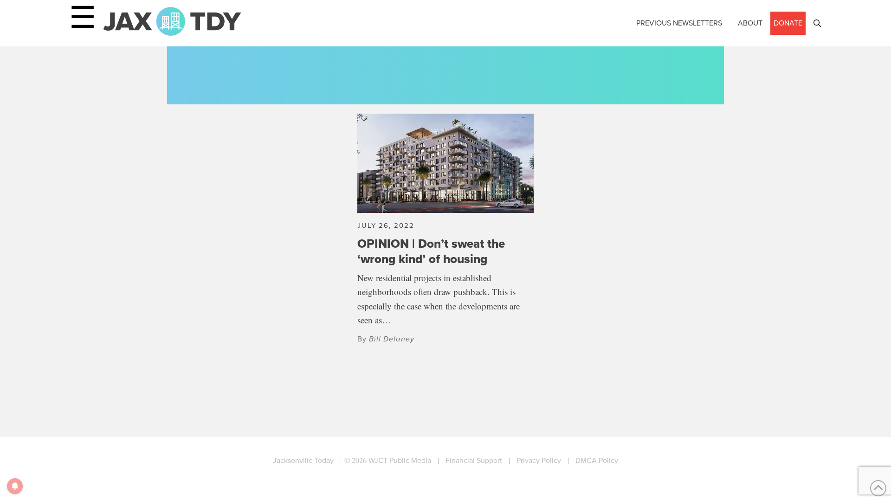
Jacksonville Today (303, 460)
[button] (817, 23)
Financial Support (474, 460)
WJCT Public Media (399, 460)
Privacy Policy (539, 460)
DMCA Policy (596, 460)
